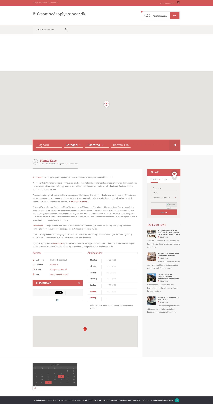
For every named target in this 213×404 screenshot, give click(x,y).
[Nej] (210, 400)
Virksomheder (51, 164)
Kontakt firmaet (43, 283)
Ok (177, 400)
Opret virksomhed (167, 3)
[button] (106, 104)
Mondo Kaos (37, 177)
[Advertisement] (106, 52)
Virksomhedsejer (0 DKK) (162, 197)
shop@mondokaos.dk (58, 269)
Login (164, 179)
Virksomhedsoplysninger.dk (59, 14)
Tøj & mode (62, 164)
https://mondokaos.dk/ (59, 274)
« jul (34, 388)
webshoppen (58, 243)
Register (154, 179)
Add (174, 15)
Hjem (42, 164)
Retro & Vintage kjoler (79, 201)
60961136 (54, 264)
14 (61, 377)
